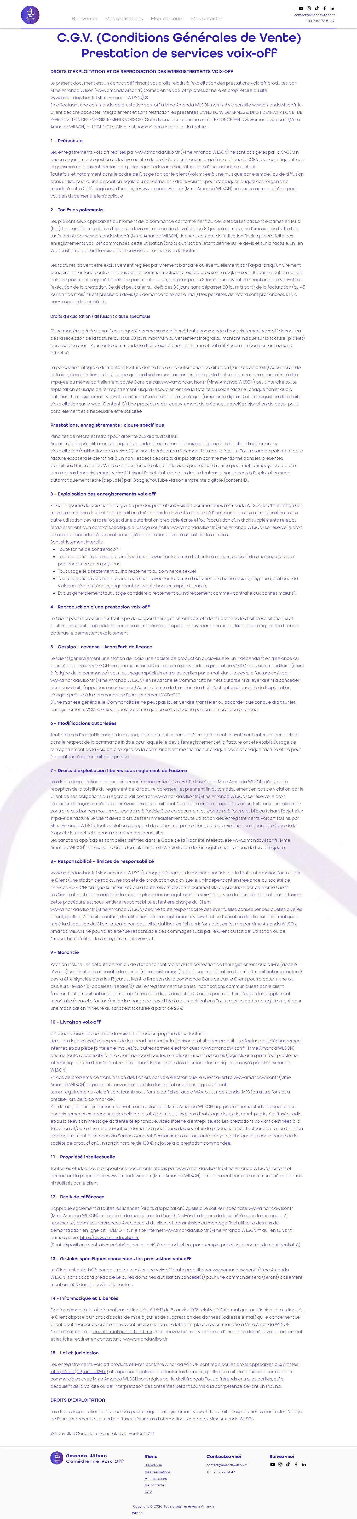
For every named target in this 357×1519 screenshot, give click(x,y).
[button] (124, 18)
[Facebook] (324, 8)
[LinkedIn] (332, 8)
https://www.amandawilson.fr (109, 1238)
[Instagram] (309, 8)
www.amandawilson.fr (118, 90)
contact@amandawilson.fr (314, 15)
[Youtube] (301, 8)
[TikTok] (316, 8)
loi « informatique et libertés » (122, 1332)
